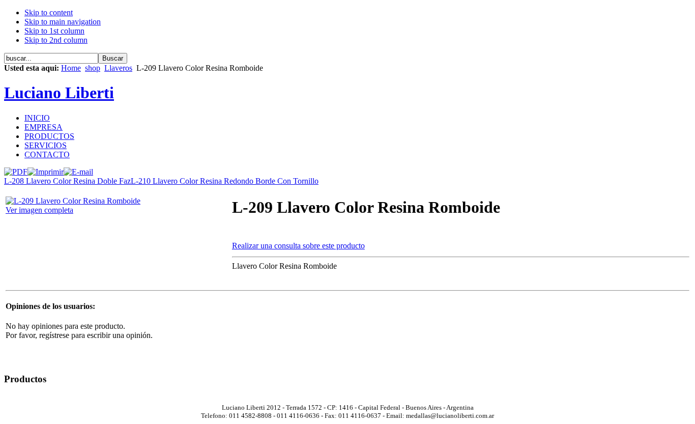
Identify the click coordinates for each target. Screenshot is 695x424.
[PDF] (15, 169)
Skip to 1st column (54, 30)
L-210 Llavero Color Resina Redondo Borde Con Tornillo (224, 181)
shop (92, 68)
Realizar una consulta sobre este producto (298, 245)
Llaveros (118, 68)
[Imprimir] (45, 169)
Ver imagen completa (39, 210)
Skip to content (48, 12)
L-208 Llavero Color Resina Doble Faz (67, 181)
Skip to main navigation (62, 21)
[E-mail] (78, 169)
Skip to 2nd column (56, 40)
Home (71, 68)
